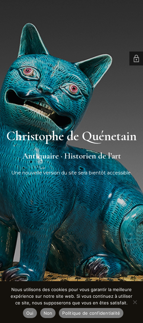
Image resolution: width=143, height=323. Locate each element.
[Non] (134, 302)
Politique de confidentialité (91, 313)
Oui (30, 313)
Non (48, 313)
